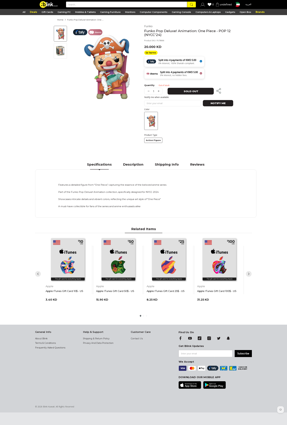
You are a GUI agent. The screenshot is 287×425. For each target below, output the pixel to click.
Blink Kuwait (49, 406)
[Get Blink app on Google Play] (214, 385)
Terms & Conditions (45, 343)
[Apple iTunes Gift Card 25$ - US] (169, 260)
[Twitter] (218, 338)
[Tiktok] (199, 338)
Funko (148, 26)
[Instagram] (209, 338)
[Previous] (38, 274)
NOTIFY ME (218, 103)
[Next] (249, 274)
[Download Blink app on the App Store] (190, 385)
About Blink (41, 338)
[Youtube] (190, 338)
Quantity (149, 85)
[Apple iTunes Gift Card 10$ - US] (68, 260)
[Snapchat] (228, 338)
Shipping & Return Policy (96, 338)
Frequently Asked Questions (50, 347)
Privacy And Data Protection (98, 343)
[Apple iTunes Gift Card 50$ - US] (118, 260)
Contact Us (137, 338)
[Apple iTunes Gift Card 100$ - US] (219, 260)
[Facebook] (180, 338)
